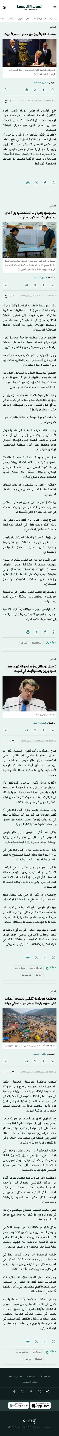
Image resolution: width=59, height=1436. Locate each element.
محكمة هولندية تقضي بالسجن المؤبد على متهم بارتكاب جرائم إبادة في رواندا (30, 998)
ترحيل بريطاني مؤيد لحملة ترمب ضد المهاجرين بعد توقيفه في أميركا (31, 666)
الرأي (20, 16)
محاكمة (37, 1349)
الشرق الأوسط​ (40, 16)
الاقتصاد (11, 16)
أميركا (24, 640)
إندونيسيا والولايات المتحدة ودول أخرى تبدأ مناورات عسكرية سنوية (30, 212)
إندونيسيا (37, 640)
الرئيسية (53, 16)
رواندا (28, 1356)
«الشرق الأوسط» (41, 80)
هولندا (38, 1356)
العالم (28, 16)
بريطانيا (26, 972)
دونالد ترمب (35, 965)
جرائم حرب (22, 1349)
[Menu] (56, 6)
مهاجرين (20, 965)
